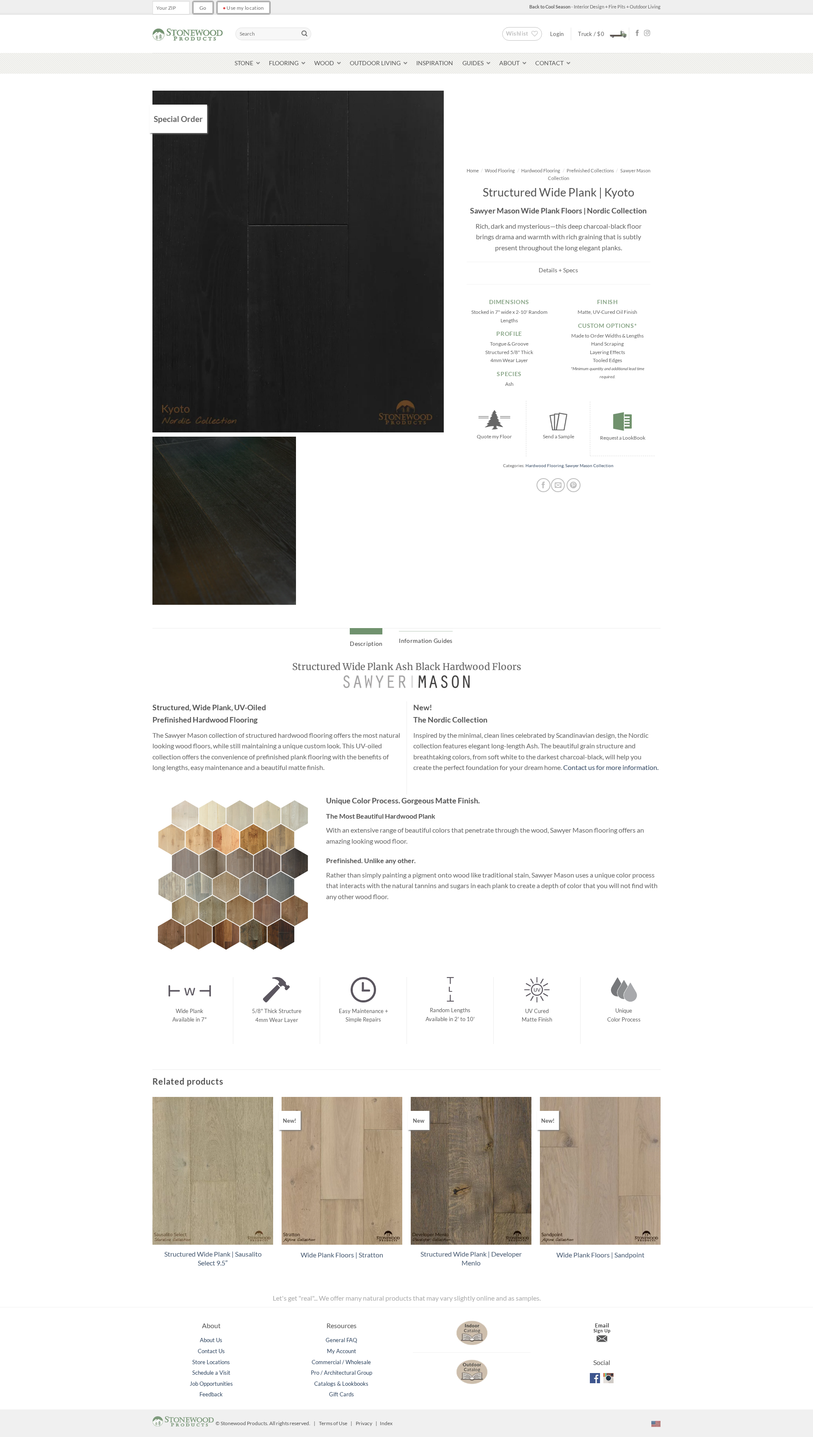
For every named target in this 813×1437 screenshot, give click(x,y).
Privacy (364, 1423)
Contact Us (211, 1351)
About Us (211, 1340)
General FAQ (341, 1340)
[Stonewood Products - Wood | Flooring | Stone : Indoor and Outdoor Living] (187, 33)
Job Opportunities (211, 1383)
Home (473, 170)
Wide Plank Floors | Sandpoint (600, 1255)
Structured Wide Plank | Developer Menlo (471, 1258)
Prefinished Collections (590, 170)
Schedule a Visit (211, 1372)
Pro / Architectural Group (341, 1372)
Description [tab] (366, 643)
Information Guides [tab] (425, 640)
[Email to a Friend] (558, 485)
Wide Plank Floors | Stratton (342, 1255)
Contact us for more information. (611, 767)
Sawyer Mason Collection (589, 465)
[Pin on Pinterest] (574, 485)
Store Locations (211, 1362)
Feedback (211, 1394)
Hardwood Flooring (540, 170)
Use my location (243, 8)
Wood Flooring (500, 170)
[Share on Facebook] (543, 485)
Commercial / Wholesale (341, 1362)
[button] (600, 33)
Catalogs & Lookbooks (341, 1383)
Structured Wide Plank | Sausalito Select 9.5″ (213, 1258)
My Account (341, 1351)
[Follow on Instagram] (647, 33)
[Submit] (304, 34)
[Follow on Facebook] (637, 33)
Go (203, 8)
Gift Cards (341, 1394)
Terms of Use (333, 1423)
